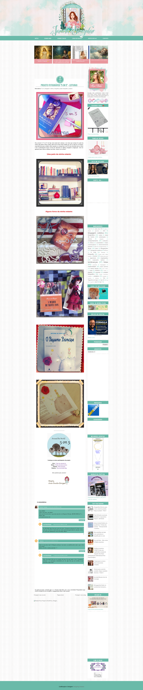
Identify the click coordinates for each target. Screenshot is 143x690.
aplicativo (97, 230)
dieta (96, 248)
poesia (98, 272)
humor (95, 256)
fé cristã (93, 252)
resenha (89, 278)
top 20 (92, 282)
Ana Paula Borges (47, 524)
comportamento (93, 241)
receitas (104, 276)
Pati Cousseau (61, 466)
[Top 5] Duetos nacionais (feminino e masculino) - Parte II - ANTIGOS (100, 516)
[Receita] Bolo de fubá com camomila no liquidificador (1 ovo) (100, 534)
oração (104, 270)
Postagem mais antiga (80, 595)
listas (106, 262)
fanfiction (106, 250)
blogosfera (91, 235)
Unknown (41, 541)
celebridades (102, 237)
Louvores (95, 264)
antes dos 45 (98, 229)
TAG (104, 278)
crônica (92, 242)
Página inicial (60, 595)
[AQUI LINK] (102, 100)
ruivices (97, 278)
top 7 (101, 282)
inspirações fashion (98, 260)
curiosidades (99, 242)
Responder (81, 520)
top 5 (96, 282)
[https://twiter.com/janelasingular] (93, 100)
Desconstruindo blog (62, 468)
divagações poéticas (96, 250)
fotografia (56, 88)
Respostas (42, 521)
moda (91, 270)
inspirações (104, 258)
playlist (90, 272)
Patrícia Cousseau (43, 507)
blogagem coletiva (49, 88)
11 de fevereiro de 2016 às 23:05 (60, 555)
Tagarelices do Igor (93, 280)
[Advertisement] (61, 71)
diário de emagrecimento (100, 246)
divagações (104, 248)
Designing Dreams (78, 686)
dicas (89, 248)
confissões (105, 240)
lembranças (93, 262)
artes (104, 230)
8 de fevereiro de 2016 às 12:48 (60, 524)
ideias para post (104, 256)
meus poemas (104, 266)
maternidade (92, 266)
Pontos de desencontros (61, 465)
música (97, 270)
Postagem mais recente (40, 595)
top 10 (102, 280)
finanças (103, 252)
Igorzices (93, 258)
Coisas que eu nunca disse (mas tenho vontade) (99, 562)
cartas (100, 235)
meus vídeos (105, 268)
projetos (70, 88)
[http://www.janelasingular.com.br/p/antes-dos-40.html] (92, 38)
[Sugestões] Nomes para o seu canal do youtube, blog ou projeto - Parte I (100, 508)
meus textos (94, 268)
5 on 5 (42, 88)
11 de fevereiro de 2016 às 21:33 (51, 541)
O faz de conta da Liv (61, 463)
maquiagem (103, 264)
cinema (90, 239)
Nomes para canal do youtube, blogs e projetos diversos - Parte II (100, 571)
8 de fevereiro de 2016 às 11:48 (54, 507)
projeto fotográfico (63, 88)
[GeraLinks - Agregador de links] (93, 415)
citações (101, 239)
